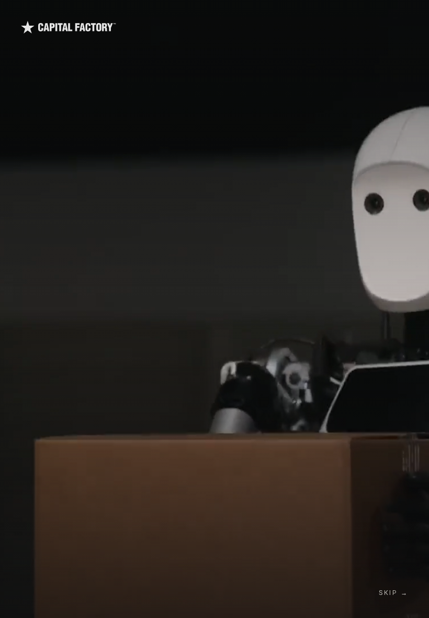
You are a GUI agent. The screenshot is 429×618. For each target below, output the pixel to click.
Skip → (393, 593)
